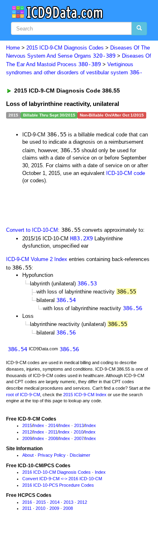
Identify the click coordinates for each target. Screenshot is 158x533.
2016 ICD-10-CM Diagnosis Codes (56, 472)
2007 (79, 438)
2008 (53, 438)
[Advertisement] (65, 204)
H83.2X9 (81, 238)
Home (13, 48)
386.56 (132, 308)
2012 (27, 431)
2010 (78, 431)
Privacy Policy (52, 455)
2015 (27, 425)
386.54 (66, 300)
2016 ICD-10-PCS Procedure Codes (58, 485)
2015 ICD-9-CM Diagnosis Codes (65, 48)
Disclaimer (80, 455)
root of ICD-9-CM (23, 394)
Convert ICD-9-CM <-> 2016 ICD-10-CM (62, 478)
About (28, 455)
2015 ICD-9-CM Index (85, 394)
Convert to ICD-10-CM (32, 230)
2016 (27, 502)
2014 (53, 425)
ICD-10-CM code (125, 173)
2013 (79, 425)
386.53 (87, 283)
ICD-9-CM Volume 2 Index (36, 259)
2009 (27, 438)
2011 (53, 431)
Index (38, 425)
